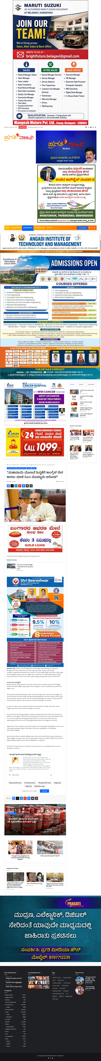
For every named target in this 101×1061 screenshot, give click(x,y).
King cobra (55, 988)
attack (54, 980)
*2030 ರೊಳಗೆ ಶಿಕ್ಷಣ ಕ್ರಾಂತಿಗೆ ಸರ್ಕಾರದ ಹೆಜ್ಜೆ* (74, 438)
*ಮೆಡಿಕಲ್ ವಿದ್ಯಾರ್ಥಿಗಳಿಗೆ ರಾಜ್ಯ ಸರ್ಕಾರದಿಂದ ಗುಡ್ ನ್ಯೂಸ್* (86, 408)
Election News (10, 1026)
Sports (7, 1031)
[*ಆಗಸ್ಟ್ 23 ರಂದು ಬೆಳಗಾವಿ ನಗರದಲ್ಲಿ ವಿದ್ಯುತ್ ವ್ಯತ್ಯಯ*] (31, 986)
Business (7, 999)
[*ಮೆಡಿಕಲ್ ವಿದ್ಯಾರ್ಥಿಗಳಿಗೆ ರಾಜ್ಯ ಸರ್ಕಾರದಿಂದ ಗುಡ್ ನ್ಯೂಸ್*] (74, 409)
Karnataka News (39, 227)
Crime (7, 1014)
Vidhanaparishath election (58, 993)
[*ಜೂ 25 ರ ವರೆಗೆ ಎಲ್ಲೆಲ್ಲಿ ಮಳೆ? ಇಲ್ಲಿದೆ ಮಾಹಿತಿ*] (74, 415)
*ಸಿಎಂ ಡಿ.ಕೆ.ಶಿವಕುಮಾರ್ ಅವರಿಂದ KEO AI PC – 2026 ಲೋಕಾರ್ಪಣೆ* (88, 439)
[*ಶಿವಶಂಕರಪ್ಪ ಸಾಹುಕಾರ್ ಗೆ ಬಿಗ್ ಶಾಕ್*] (46, 982)
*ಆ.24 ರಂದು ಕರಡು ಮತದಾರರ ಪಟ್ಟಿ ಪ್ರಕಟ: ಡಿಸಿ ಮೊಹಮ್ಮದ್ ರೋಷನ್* (88, 454)
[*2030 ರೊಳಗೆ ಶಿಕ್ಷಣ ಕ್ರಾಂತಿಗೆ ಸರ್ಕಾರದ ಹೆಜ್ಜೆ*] (75, 433)
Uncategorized (9, 1036)
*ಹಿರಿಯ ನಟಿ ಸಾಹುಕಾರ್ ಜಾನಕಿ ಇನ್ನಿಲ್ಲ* (35, 883)
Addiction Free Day (57, 977)
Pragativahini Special (10, 1029)
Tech (6, 1034)
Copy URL (44, 791)
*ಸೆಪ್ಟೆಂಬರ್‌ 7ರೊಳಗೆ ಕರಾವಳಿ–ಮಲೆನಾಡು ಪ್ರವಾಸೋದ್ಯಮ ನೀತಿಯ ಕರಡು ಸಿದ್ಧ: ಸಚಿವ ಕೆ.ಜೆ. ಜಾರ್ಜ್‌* (54, 885)
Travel (8, 1046)
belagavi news (61, 980)
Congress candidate (57, 982)
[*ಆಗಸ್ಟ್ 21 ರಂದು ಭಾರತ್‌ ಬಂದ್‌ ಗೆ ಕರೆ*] (74, 391)
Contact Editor (82, 227)
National (7, 1021)
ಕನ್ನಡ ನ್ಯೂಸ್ (58, 783)
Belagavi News (12, 813)
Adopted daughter (67, 977)
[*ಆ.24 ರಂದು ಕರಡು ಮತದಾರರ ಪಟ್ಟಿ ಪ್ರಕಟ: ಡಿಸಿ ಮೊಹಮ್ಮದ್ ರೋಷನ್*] (88, 448)
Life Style (7, 1019)
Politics (49, 227)
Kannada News (27, 227)
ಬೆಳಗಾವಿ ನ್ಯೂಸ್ (55, 999)
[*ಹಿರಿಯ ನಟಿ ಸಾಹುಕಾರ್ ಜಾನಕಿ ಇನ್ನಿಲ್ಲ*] (35, 877)
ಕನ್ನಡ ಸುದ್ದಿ (28, 786)
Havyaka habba (56, 985)
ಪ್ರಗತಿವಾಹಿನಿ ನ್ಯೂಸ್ (40, 786)
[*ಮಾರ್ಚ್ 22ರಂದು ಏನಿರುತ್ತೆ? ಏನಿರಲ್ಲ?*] (74, 403)
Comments (91, 384)
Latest (7, 227)
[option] (35, 819)
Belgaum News (16, 227)
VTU (67, 993)
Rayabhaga (65, 991)
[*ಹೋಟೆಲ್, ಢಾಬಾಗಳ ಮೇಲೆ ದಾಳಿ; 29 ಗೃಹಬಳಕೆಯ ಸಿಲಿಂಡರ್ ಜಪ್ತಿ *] (38, 986)
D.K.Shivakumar (67, 982)
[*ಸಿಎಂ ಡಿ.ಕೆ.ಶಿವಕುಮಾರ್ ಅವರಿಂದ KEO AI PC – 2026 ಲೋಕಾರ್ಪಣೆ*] (88, 433)
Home (9, 464)
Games (8, 1043)
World (6, 1038)
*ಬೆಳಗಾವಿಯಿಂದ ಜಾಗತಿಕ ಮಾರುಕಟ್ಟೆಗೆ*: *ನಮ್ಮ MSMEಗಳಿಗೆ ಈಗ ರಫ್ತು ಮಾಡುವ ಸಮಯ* (25, 567)
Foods (8, 1041)
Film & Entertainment (10, 1002)
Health (8, 1007)
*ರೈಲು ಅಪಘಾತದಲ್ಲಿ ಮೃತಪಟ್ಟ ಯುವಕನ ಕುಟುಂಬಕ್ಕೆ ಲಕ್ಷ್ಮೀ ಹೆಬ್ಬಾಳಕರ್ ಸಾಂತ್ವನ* (74, 455)
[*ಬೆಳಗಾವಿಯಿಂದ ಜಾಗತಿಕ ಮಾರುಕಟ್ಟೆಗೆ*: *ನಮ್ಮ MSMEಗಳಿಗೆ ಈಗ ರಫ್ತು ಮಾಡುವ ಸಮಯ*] (11, 566)
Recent (81, 384)
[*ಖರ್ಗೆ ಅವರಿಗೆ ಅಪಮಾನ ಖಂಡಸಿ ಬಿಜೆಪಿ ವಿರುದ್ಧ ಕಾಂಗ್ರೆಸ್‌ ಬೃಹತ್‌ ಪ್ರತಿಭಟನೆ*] (46, 987)
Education (9, 1017)
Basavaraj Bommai (15, 783)
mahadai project (30, 783)
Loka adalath (62, 988)
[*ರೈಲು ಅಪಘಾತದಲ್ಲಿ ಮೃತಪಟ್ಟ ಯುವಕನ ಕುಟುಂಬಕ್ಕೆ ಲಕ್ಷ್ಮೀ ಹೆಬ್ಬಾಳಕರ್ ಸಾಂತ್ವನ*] (75, 448)
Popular (72, 384)
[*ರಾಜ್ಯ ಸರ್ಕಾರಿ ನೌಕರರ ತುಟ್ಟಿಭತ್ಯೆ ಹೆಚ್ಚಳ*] (74, 397)
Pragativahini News (45, 783)
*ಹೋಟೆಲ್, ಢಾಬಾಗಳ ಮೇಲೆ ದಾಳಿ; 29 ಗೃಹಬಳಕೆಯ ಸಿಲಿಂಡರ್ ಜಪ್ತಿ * (41, 127)
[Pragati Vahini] (19, 136)
